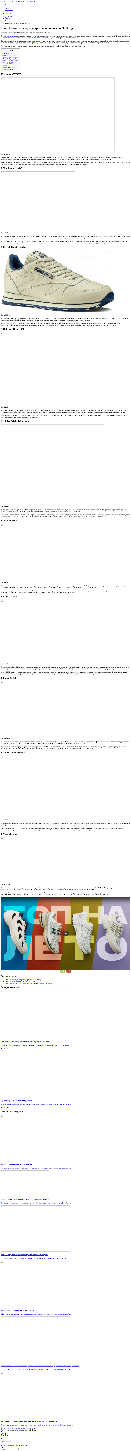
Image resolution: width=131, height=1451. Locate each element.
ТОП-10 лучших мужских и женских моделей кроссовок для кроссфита (28, 983)
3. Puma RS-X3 (6, 65)
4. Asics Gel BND (7, 64)
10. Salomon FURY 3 (8, 53)
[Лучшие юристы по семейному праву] (35, 1095)
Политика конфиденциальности (18, 1445)
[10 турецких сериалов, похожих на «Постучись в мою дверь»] (35, 1036)
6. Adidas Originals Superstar (10, 60)
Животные (8, 13)
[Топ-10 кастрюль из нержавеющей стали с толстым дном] (35, 1251)
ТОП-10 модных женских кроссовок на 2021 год (21, 981)
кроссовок (13, 36)
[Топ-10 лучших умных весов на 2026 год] (35, 1306)
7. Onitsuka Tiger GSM (9, 59)
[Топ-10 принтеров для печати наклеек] (35, 1160)
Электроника (9, 10)
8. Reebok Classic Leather (9, 57)
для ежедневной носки (32, 41)
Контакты (4, 1445)
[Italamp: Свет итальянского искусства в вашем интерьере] (25, 1195)
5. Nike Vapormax (7, 62)
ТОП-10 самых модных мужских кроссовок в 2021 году (23, 980)
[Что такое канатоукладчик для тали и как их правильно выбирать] (35, 1417)
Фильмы (7, 8)
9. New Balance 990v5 (9, 55)
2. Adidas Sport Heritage (9, 67)
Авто (6, 11)
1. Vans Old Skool (7, 69)
